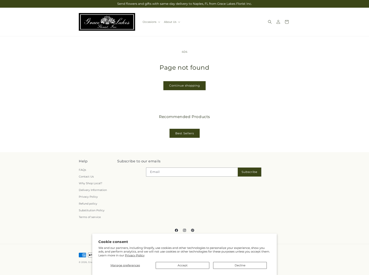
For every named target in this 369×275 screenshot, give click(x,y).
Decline (240, 265)
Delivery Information (93, 190)
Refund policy (88, 203)
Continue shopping (184, 85)
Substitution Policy (92, 210)
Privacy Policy (135, 255)
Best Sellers (184, 133)
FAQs (82, 170)
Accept (183, 265)
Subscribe (249, 172)
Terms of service (90, 217)
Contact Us (86, 176)
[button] (151, 22)
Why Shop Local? (90, 183)
